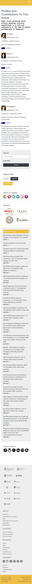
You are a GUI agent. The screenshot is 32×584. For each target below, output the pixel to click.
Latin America (7, 552)
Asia (4, 545)
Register (14, 178)
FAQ (4, 518)
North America (7, 554)
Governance (6, 525)
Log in (5, 565)
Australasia (6, 547)
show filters (6, 161)
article (5, 239)
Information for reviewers (10, 521)
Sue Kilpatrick (10, 106)
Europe (5, 550)
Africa (4, 543)
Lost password (7, 569)
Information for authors (10, 516)
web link (6, 263)
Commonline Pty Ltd (24, 581)
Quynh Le (9, 53)
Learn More (8, 183)
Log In (6, 178)
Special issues (7, 536)
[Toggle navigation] (29, 2)
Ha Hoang (9, 34)
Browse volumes (8, 534)
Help (4, 571)
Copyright (6, 523)
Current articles (7, 532)
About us (5, 514)
